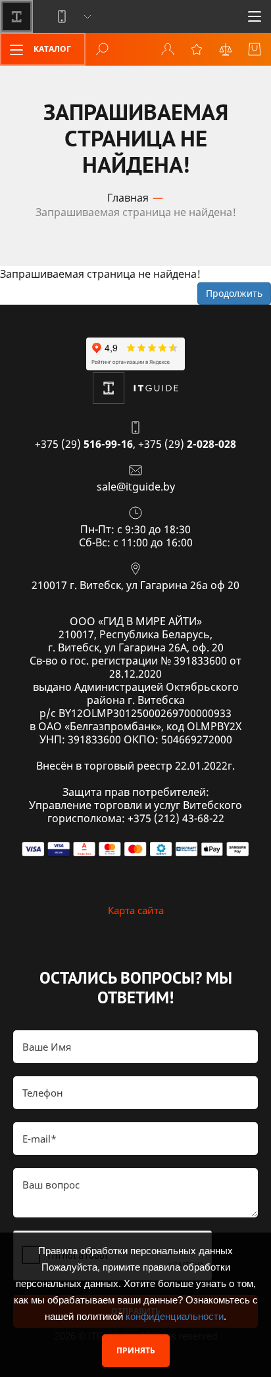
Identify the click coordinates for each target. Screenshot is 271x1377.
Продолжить (234, 293)
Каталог (51, 49)
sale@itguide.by (136, 486)
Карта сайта (136, 910)
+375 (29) (84, 444)
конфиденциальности (175, 1316)
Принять (135, 1350)
